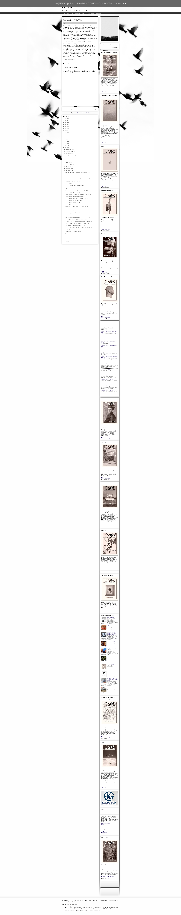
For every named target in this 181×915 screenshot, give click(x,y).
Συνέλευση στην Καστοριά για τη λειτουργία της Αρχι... (78, 178)
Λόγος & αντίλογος (110, 617)
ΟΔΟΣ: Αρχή (68, 188)
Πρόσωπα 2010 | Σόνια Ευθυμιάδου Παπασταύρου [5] (77, 198)
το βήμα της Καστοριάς (105, 91)
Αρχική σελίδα (79, 109)
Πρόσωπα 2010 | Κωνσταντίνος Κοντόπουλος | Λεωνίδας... (78, 194)
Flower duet (67, 229)
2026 (66, 118)
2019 (66, 132)
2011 (66, 147)
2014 (66, 141)
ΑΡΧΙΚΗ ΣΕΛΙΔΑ (66, 13)
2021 (66, 128)
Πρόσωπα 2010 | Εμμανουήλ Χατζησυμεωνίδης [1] (76, 190)
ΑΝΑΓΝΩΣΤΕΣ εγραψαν (71, 183)
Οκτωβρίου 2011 (69, 153)
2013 (66, 143)
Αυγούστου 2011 (69, 157)
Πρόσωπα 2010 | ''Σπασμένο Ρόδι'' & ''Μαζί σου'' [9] (76, 206)
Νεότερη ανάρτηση (68, 109)
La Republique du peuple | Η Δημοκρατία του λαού (76, 219)
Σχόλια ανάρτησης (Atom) (83, 112)
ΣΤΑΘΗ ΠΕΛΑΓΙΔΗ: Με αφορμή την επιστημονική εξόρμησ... (79, 221)
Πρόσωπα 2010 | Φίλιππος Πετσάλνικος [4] (74, 196)
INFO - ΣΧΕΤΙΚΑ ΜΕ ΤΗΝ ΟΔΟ (78, 13)
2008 (66, 240)
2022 (66, 126)
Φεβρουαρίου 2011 (70, 168)
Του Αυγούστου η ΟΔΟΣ (111, 664)
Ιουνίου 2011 (69, 161)
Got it (124, 3)
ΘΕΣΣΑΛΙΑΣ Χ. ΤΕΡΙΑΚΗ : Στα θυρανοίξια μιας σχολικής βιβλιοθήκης (112, 679)
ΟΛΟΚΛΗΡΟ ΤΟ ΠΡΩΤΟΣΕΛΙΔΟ (107, 876)
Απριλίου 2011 (69, 164)
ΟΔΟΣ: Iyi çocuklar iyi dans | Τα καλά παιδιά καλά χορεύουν (112, 671)
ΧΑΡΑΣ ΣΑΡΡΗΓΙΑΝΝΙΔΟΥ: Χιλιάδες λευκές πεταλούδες (78, 217)
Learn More (118, 3)
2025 (66, 120)
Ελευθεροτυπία (104, 832)
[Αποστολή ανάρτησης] (66, 59)
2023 (66, 124)
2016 (66, 138)
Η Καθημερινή (103, 824)
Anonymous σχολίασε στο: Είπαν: (107, 369)
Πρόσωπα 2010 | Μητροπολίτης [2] (73, 192)
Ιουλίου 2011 (69, 159)
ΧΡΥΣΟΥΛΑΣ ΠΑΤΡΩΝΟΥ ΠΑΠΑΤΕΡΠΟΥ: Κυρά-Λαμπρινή (78, 227)
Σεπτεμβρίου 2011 (70, 155)
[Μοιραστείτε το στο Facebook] (72, 59)
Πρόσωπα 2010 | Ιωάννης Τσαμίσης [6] (74, 200)
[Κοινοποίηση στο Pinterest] (74, 59)
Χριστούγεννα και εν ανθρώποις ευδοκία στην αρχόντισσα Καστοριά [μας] (112, 633)
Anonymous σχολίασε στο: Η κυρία (107, 350)
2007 (66, 241)
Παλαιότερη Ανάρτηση (91, 109)
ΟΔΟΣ (102, 90)
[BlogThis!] (70, 59)
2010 (66, 236)
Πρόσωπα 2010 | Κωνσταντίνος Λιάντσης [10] (75, 208)
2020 (66, 130)
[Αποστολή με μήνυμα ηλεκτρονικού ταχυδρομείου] (68, 59)
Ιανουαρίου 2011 (70, 170)
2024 (66, 122)
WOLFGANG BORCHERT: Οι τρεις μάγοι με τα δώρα (77, 223)
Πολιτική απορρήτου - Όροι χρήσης (94, 13)
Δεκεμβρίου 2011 (69, 149)
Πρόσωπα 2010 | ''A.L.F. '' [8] (71, 204)
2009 (66, 238)
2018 (66, 134)
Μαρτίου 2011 (69, 166)
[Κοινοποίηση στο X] (71, 59)
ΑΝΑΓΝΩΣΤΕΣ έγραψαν (71, 214)
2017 (66, 136)
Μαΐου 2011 (68, 162)
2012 (66, 145)
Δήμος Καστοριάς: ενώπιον (112, 648)
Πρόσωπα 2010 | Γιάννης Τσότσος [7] (73, 202)
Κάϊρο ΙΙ (67, 174)
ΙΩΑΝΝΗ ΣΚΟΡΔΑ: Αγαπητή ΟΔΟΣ (112, 657)
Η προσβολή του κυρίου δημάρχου (111, 626)
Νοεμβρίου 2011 (69, 151)
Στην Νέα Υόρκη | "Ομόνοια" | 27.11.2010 (74, 180)
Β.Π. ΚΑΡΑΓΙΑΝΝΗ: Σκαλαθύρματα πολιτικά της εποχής (78, 172)
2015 (66, 140)
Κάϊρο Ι (67, 176)
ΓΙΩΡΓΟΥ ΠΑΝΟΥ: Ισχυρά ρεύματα (73, 212)
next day (67, 215)
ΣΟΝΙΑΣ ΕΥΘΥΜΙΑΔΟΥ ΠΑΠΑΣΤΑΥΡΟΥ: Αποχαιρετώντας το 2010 (79, 186)
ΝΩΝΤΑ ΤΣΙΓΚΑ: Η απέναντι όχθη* (73, 231)
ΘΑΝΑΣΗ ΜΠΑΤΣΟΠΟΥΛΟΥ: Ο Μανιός (74, 182)
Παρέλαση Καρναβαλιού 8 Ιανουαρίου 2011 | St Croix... (77, 210)
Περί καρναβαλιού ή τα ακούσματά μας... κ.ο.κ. (76, 225)
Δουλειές (108, 686)
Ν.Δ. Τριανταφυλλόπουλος (106, 823)
